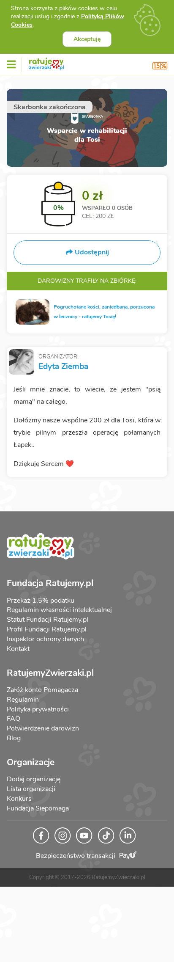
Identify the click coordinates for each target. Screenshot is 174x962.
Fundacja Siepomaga (38, 808)
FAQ (13, 718)
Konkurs (19, 798)
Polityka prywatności (38, 709)
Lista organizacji (31, 789)
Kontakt (18, 648)
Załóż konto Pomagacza (42, 690)
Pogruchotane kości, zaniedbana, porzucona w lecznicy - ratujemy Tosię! (104, 311)
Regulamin (23, 699)
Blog (14, 738)
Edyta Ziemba (63, 366)
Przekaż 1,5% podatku (40, 600)
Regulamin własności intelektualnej (59, 610)
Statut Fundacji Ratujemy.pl (47, 619)
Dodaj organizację (33, 779)
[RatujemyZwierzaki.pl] (46, 62)
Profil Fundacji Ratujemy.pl (47, 629)
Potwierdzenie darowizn (43, 728)
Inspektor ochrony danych (45, 639)
